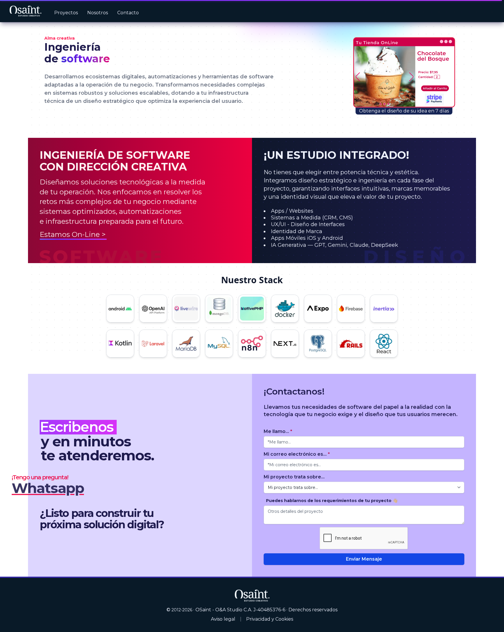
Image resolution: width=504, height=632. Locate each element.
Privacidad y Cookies (269, 619)
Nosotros (97, 12)
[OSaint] (252, 595)
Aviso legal (223, 619)
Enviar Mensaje (364, 559)
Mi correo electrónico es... (297, 454)
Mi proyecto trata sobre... (294, 477)
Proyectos (66, 12)
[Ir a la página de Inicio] (25, 11)
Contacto (128, 12)
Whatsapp (48, 488)
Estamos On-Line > (73, 234)
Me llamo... (278, 431)
